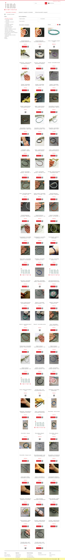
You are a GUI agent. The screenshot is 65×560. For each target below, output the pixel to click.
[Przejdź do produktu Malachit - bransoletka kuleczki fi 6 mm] (54, 295)
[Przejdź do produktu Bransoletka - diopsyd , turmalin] (40, 426)
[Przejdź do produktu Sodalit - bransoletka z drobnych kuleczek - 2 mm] (54, 361)
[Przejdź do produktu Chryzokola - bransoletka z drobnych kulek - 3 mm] (54, 121)
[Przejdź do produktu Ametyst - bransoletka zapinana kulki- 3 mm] (40, 77)
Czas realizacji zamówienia (30, 557)
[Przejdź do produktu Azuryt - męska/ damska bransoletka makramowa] (40, 404)
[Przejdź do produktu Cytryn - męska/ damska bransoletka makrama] (40, 143)
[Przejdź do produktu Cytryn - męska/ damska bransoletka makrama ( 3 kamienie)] (54, 143)
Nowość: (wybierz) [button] (22, 21)
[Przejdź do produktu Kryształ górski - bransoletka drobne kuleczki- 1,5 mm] (25, 230)
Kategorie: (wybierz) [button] (22, 18)
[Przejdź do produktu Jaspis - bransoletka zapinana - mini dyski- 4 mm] (25, 186)
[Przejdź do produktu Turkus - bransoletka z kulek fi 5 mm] (54, 34)
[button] (28, 46)
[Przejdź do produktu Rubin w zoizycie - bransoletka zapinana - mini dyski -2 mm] (40, 339)
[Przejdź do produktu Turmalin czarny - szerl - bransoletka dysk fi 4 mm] (25, 535)
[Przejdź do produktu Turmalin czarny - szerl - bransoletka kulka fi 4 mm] (40, 382)
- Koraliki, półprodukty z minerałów (10, 34)
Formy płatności (29, 554)
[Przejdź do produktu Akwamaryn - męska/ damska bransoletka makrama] (25, 55)
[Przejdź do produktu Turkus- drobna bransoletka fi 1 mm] (25, 382)
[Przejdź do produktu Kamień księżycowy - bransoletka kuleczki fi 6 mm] (25, 34)
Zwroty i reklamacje (7, 554)
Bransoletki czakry (8, 25)
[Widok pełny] (59, 25)
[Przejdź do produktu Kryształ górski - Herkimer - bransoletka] (54, 230)
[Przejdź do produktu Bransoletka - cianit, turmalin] (54, 404)
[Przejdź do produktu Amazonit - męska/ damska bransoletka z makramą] (40, 55)
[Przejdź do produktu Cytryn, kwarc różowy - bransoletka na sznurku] (25, 470)
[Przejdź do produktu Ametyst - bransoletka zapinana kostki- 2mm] (25, 77)
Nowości (5, 37)
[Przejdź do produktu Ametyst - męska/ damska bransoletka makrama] (25, 99)
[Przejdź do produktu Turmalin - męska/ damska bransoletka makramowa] (40, 513)
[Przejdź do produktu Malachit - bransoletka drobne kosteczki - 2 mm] (40, 295)
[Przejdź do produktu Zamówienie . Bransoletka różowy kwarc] (54, 382)
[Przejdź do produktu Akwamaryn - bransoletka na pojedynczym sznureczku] (25, 404)
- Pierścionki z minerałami (8, 30)
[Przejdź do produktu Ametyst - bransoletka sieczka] (54, 55)
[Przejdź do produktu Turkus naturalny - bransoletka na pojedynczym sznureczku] (40, 491)
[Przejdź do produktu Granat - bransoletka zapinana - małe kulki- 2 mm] (40, 164)
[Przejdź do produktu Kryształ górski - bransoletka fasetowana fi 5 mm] (40, 230)
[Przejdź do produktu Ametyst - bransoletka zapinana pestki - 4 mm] (54, 77)
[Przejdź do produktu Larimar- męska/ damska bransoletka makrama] (25, 295)
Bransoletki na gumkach (9, 24)
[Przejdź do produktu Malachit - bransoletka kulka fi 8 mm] (25, 317)
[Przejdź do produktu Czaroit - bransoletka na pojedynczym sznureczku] (40, 470)
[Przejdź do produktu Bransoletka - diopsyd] (25, 426)
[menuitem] (10, 12)
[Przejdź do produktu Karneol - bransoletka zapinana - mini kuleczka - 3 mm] (54, 208)
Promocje (5, 38)
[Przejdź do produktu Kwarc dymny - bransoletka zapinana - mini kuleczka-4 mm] (25, 252)
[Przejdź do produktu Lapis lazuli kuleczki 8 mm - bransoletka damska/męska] (54, 273)
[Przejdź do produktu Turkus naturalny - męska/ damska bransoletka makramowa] (54, 491)
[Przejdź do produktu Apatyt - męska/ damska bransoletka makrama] (40, 99)
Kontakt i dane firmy (52, 554)
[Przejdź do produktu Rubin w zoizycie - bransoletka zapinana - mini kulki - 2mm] (25, 361)
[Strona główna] (10, 6)
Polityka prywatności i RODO (42, 554)
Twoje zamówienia (18, 554)
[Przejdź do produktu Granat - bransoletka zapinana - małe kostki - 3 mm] (25, 164)
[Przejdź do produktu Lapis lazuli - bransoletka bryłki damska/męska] (25, 273)
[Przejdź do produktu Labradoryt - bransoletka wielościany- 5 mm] (40, 252)
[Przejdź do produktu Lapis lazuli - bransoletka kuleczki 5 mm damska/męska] (54, 252)
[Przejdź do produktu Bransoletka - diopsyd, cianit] (25, 448)
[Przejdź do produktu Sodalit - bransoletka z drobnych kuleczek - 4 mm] (40, 361)
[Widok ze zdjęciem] (57, 25)
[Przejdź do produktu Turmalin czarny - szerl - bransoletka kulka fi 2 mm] (40, 535)
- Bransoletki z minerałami (8, 18)
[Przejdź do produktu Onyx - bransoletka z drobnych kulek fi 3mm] (54, 317)
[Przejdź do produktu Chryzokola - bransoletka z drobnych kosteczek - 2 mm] (40, 121)
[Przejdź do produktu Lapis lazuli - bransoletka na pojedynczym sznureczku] (25, 491)
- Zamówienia (6, 36)
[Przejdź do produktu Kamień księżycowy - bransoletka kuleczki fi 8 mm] (40, 34)
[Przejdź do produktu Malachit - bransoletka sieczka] (40, 317)
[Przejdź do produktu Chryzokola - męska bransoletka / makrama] (25, 143)
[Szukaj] (46, 3)
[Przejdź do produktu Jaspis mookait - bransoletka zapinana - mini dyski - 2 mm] (40, 186)
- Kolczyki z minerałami (8, 27)
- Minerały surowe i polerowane (9, 31)
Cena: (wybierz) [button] (42, 18)
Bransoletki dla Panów (9, 26)
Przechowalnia (18, 557)
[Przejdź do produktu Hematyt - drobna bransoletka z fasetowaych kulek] (54, 164)
